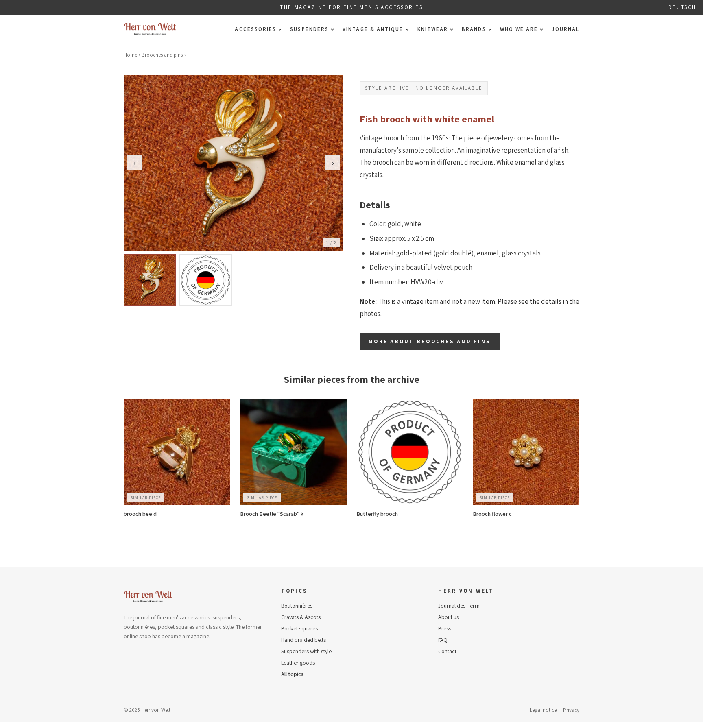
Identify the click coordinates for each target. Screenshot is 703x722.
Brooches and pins (162, 54)
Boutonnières (296, 605)
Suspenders (309, 29)
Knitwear (432, 29)
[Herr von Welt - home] (150, 29)
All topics (292, 674)
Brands (474, 29)
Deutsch (682, 7)
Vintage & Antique (373, 29)
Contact (447, 651)
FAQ (443, 639)
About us (448, 617)
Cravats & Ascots (301, 617)
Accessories (255, 29)
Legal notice (543, 710)
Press (444, 628)
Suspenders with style (306, 651)
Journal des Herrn (459, 605)
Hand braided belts (303, 639)
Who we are (519, 29)
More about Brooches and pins (430, 341)
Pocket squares (299, 628)
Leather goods (298, 662)
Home (130, 54)
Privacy (571, 710)
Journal (565, 29)
